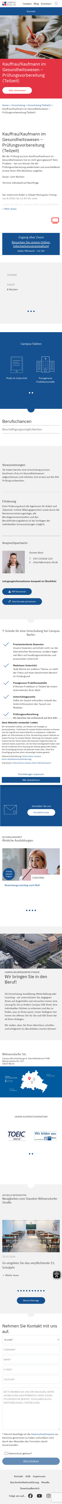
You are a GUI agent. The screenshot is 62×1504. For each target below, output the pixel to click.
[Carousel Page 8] (38, 1290)
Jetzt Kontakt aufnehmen (23, 601)
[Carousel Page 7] (35, 1290)
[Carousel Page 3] (34, 311)
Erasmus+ (46, 3)
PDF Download (18, 591)
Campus (27, 3)
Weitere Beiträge (31, 1300)
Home (5, 105)
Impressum (39, 1476)
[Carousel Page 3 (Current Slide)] (32, 910)
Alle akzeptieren (31, 779)
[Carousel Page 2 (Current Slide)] (32, 1154)
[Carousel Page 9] (41, 1290)
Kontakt (31, 11)
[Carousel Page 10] (44, 1290)
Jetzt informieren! (17, 90)
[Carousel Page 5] (29, 1290)
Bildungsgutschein (32, 509)
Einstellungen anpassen (31, 774)
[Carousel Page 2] (31, 311)
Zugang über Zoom (31, 237)
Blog (36, 3)
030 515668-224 (43, 558)
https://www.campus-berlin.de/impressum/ (32, 763)
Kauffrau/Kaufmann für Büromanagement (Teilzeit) (28, 887)
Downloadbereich (29, 1488)
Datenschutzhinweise (42, 1434)
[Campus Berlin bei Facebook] (30, 1496)
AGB (27, 1476)
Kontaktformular (41, 812)
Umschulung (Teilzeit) (39, 105)
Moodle (45, 1482)
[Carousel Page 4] (35, 910)
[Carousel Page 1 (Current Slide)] (28, 311)
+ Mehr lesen (9, 208)
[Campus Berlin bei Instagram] (48, 1496)
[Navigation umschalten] (56, 3)
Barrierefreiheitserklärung (24, 1482)
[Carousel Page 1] (26, 910)
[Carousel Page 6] (32, 1290)
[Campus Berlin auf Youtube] (39, 1496)
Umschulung (18, 105)
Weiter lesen (12, 1275)
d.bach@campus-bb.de (45, 562)
